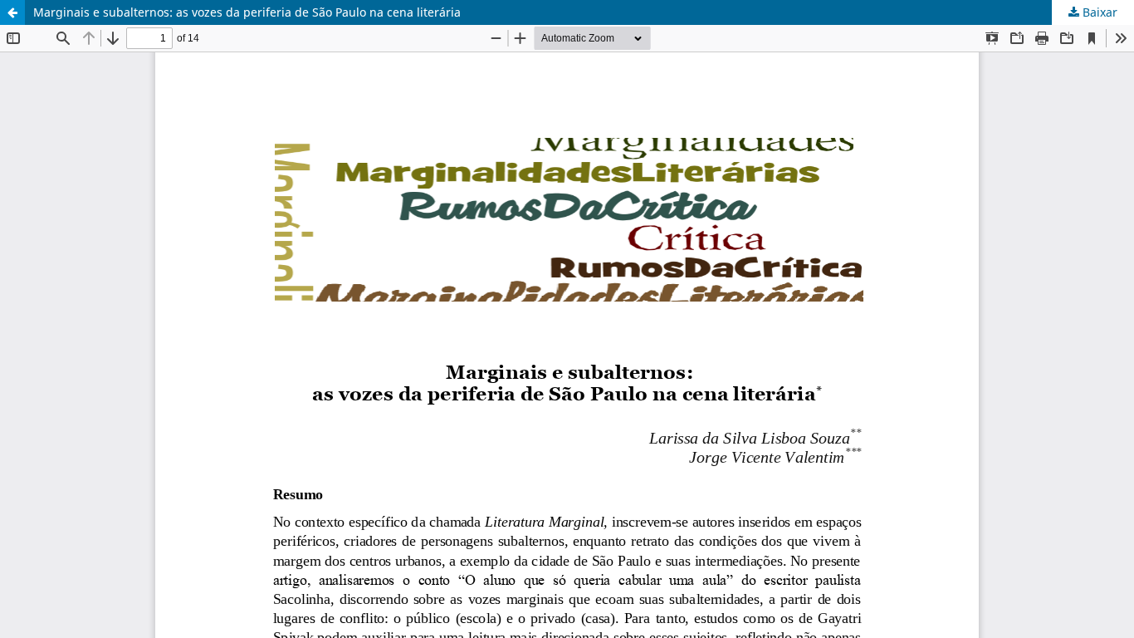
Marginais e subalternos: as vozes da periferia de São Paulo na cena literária (247, 12)
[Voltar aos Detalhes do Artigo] (12, 12)
